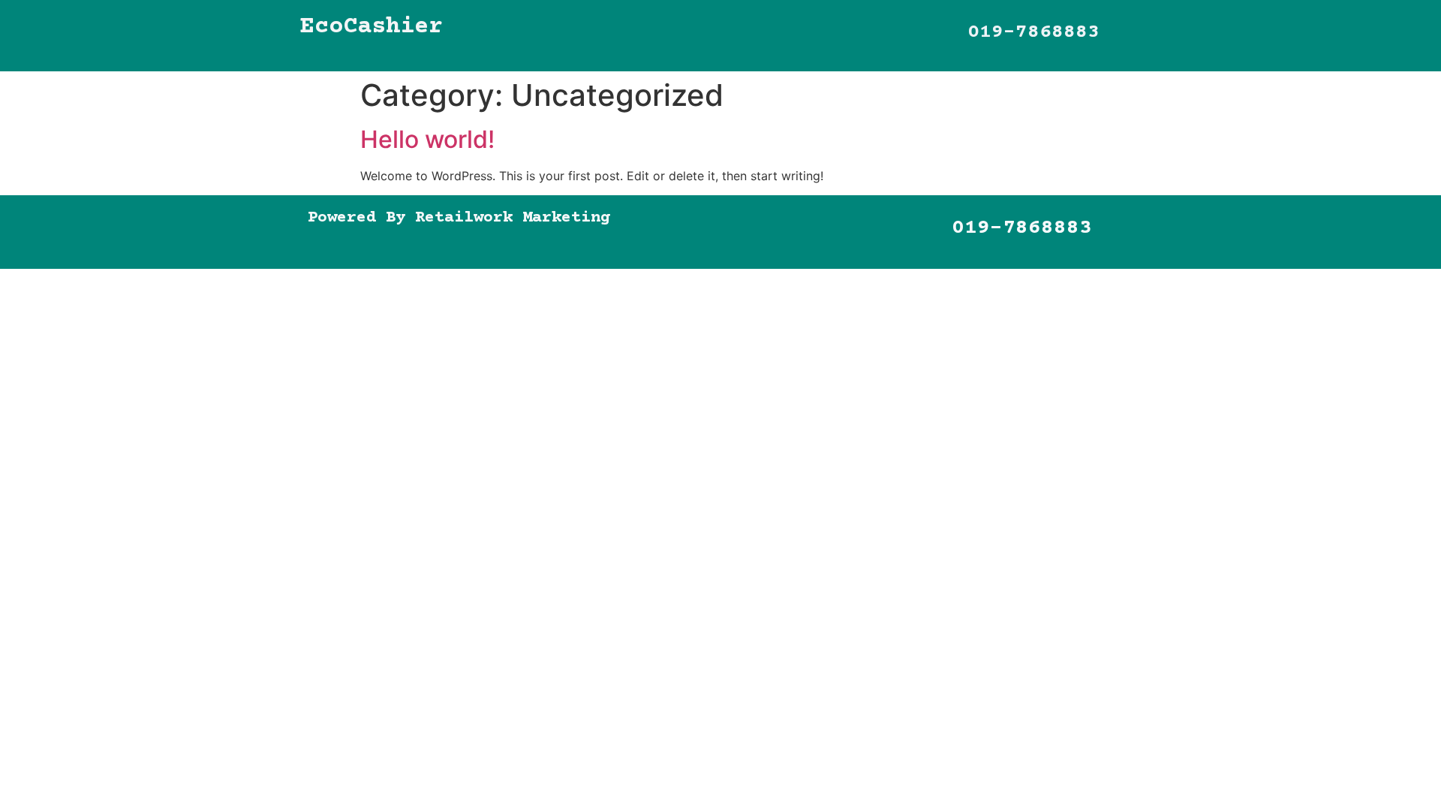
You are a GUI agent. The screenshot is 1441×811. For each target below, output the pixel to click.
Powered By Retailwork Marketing (459, 218)
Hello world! (427, 139)
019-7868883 (1033, 33)
